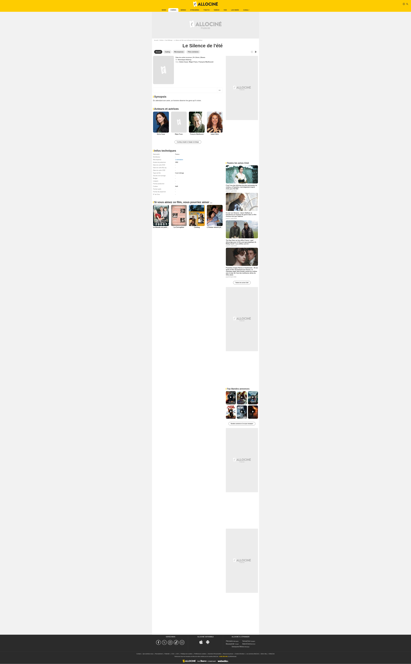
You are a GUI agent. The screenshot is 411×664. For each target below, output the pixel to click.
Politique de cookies (186, 654)
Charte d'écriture (240, 654)
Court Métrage (168, 40)
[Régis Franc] (179, 122)
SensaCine (246, 641)
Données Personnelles (214, 654)
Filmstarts (229, 641)
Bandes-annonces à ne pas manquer (242, 423)
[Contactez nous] (182, 642)
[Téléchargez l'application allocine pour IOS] (202, 642)
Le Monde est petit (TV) (161, 227)
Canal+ (246, 10)
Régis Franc (193, 62)
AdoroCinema (247, 644)
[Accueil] (205, 4)
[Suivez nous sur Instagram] (170, 642)
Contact (138, 654)
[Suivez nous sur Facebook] (159, 642)
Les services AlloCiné (252, 654)
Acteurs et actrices (166, 108)
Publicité (167, 654)
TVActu (206, 10)
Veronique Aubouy (184, 59)
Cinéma (173, 10)
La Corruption (179, 227)
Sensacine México (238, 647)
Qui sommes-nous (148, 654)
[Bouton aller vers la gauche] (252, 52)
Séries (183, 10)
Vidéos (216, 10)
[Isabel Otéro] (215, 122)
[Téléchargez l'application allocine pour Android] (209, 642)
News (164, 10)
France (177, 154)
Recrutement (159, 654)
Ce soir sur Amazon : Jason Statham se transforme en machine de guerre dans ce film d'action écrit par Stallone (241, 214)
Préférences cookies (200, 654)
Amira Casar (183, 62)
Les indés (235, 10)
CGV (177, 654)
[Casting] (197, 215)
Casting (197, 227)
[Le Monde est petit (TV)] (161, 215)
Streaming (194, 10)
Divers (203, 57)
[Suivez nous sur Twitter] (164, 642)
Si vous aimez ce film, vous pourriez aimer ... (183, 202)
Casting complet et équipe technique (188, 142)
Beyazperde (230, 644)
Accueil (156, 40)
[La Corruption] (179, 215)
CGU (172, 654)
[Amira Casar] (161, 122)
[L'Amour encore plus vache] (215, 215)
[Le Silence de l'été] (163, 70)
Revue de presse (228, 654)
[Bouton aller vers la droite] (255, 52)
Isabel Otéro (215, 134)
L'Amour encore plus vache (217, 227)
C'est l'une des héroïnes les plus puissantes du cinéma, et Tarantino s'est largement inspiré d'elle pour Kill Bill (241, 187)
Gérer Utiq (264, 654)
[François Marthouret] (197, 122)
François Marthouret (206, 62)
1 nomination (179, 159)
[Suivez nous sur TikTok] (176, 642)
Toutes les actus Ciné (241, 282)
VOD (225, 10)
